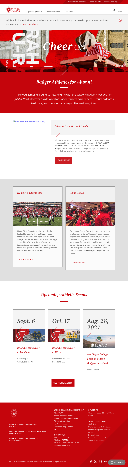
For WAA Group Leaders (63, 426)
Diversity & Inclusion (62, 421)
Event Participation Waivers (99, 429)
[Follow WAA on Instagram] (100, 461)
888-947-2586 (74, 443)
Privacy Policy (93, 435)
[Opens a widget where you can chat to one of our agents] (117, 463)
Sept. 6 (26, 321)
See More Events (63, 383)
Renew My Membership (77, 2)
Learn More (63, 160)
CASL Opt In (93, 424)
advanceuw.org (15, 433)
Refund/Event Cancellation (99, 438)
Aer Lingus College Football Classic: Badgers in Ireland (97, 359)
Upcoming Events (34, 11)
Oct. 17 (60, 321)
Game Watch (77, 192)
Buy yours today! (31, 24)
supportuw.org (15, 440)
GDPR (90, 432)
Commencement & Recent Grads (101, 413)
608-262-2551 (60, 443)
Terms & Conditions (96, 440)
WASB (90, 415)
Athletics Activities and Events (71, 125)
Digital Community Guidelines (99, 427)
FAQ (56, 429)
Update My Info (95, 2)
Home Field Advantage (29, 192)
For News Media (60, 424)
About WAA (58, 413)
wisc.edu (12, 426)
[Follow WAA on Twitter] (95, 461)
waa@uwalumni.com (62, 445)
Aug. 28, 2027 (98, 324)
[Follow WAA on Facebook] (90, 461)
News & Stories (53, 11)
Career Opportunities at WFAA (66, 418)
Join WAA (69, 11)
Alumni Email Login (111, 2)
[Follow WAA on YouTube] (105, 461)
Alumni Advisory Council (63, 415)
